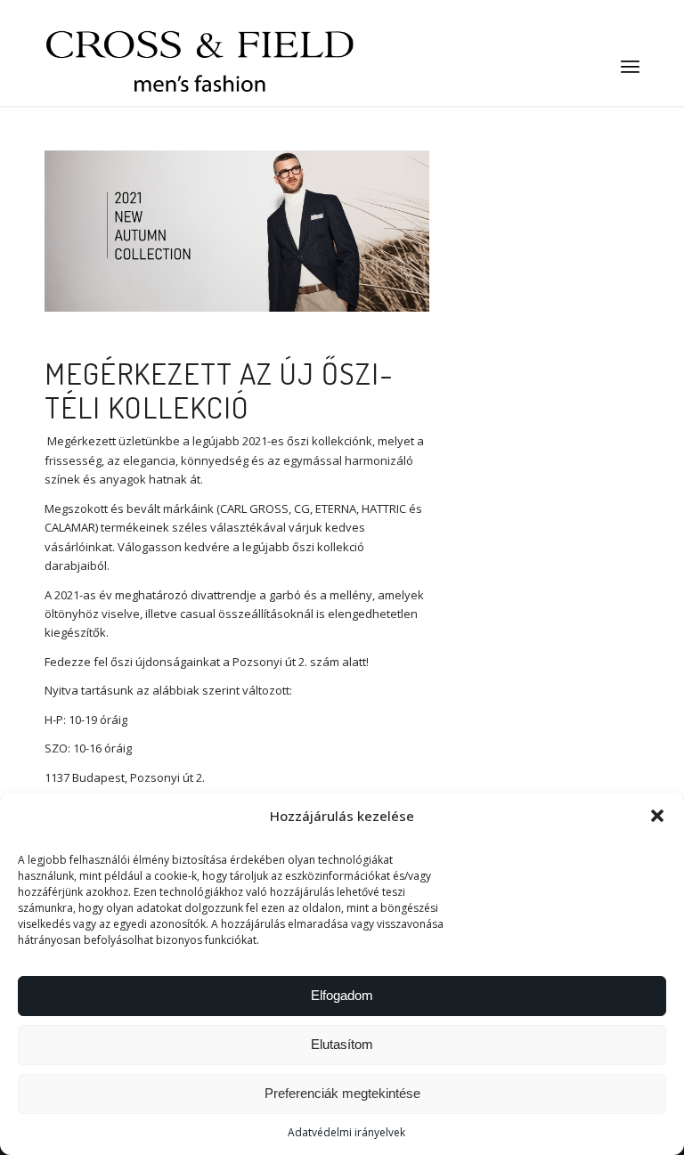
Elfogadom (342, 995)
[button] (657, 816)
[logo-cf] (201, 66)
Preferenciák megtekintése (342, 1093)
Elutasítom (342, 1044)
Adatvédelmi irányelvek (346, 1132)
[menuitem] (630, 66)
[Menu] (630, 66)
